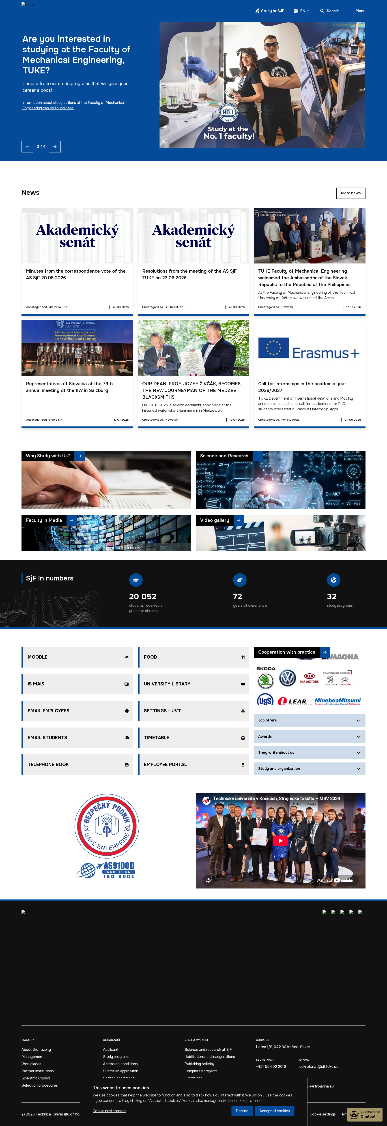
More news (351, 193)
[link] (28, 10)
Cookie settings (323, 1114)
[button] (302, 11)
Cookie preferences (109, 1111)
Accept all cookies (275, 1111)
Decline (242, 1111)
